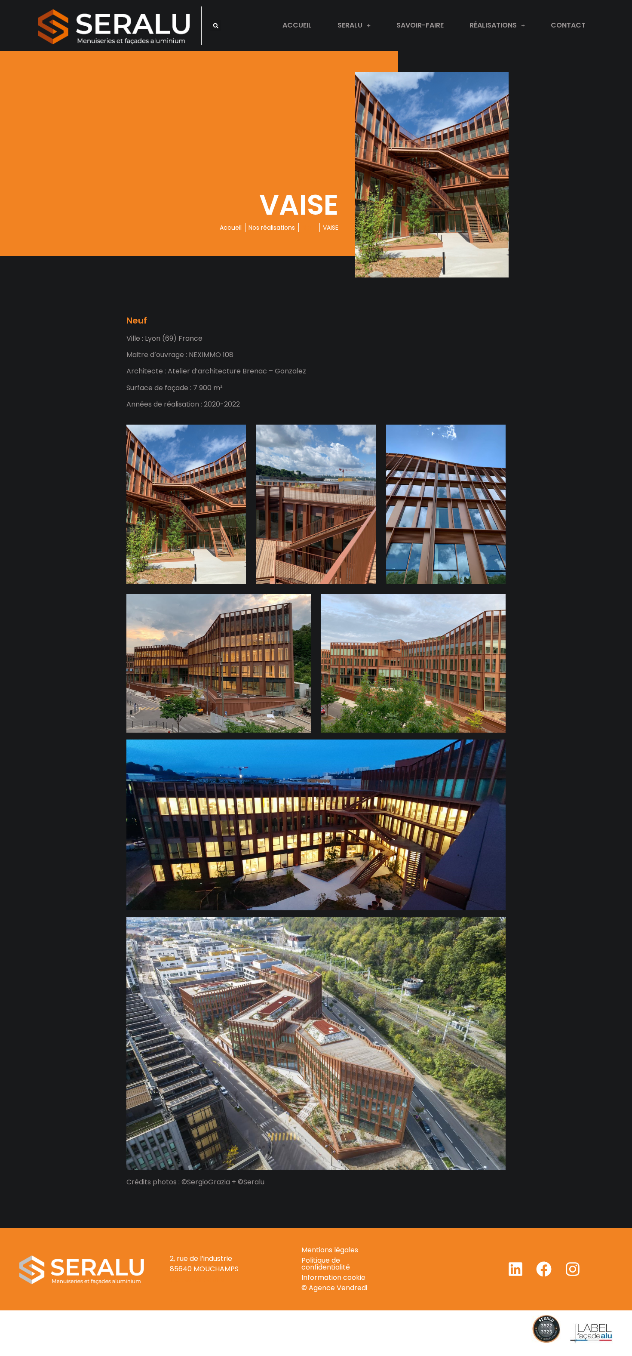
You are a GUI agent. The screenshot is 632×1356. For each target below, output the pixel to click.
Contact (568, 25)
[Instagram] (572, 1269)
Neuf (309, 227)
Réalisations (493, 25)
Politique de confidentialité (325, 1263)
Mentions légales (329, 1250)
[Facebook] (544, 1269)
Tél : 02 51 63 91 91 (198, 1279)
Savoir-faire (420, 25)
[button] (215, 25)
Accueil (297, 25)
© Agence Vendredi (334, 1288)
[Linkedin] (515, 1269)
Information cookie (333, 1277)
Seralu (349, 25)
